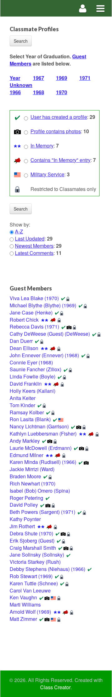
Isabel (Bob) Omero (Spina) (40, 490)
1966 (15, 92)
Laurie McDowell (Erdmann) (41, 447)
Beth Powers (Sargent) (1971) (42, 511)
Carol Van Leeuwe (30, 590)
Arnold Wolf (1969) (30, 611)
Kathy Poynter (25, 519)
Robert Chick (24, 319)
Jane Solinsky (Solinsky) (37, 554)
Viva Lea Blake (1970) (34, 298)
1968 (38, 92)
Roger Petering (26, 497)
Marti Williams (25, 604)
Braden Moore (25, 476)
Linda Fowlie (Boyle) (32, 376)
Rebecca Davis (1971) (34, 326)
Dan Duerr (21, 340)
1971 (85, 77)
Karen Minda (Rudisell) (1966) (43, 461)
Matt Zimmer (23, 618)
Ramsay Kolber (27, 412)
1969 (61, 77)
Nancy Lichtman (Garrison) (39, 426)
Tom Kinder (22, 405)
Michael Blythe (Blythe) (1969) (43, 305)
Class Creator (55, 687)
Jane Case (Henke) (31, 312)
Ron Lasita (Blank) (30, 419)
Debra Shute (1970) (31, 533)
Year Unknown (21, 81)
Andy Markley (25, 440)
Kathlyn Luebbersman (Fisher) (43, 433)
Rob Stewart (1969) (31, 576)
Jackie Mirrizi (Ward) (32, 469)
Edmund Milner (26, 455)
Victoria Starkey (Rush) (35, 561)
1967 (38, 77)
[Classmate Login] (83, 8)
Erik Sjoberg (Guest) (32, 540)
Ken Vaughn (23, 597)
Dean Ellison (24, 348)
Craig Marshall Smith (33, 547)
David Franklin (26, 383)
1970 (61, 92)
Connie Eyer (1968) (31, 362)
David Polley (24, 504)
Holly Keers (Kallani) (32, 390)
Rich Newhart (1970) (32, 483)
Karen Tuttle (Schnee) (34, 583)
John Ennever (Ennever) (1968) (44, 355)
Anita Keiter (22, 398)
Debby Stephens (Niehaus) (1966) (47, 569)
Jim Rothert (22, 526)
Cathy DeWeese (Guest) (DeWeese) (50, 333)
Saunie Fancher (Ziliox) (35, 369)
